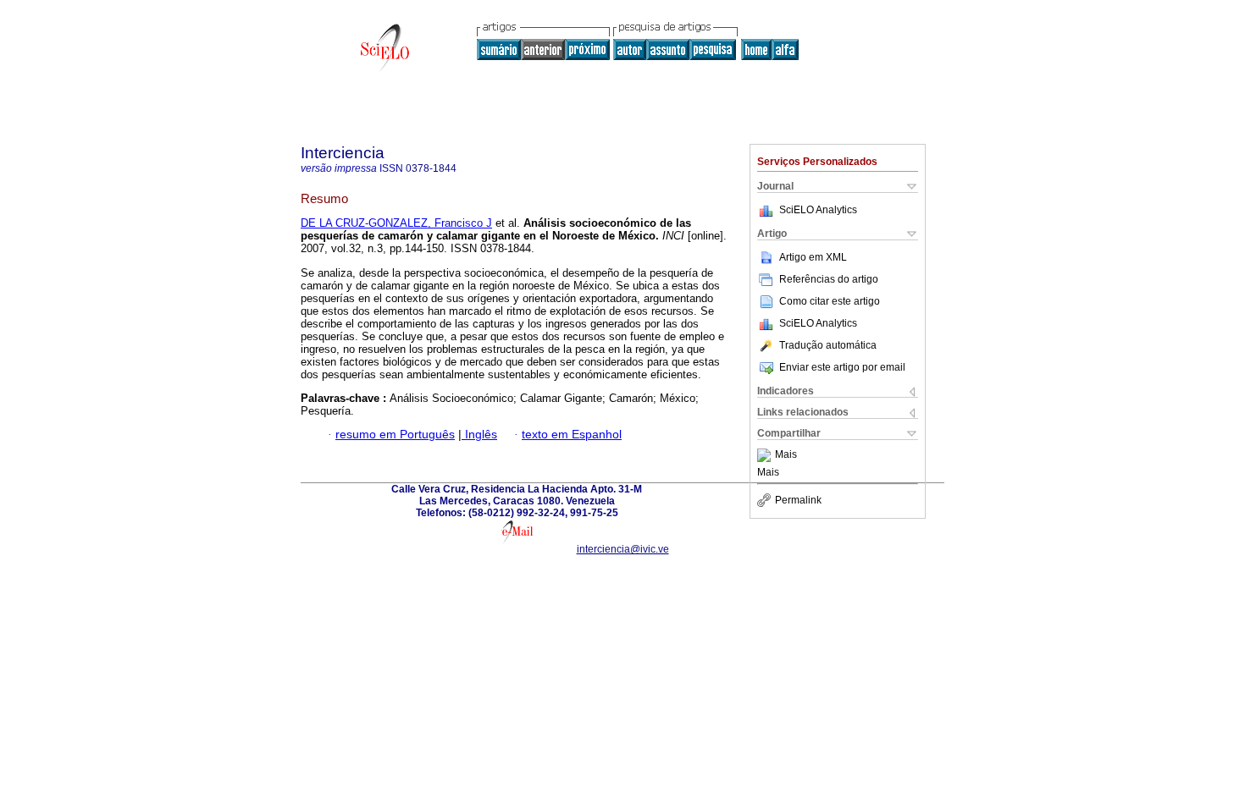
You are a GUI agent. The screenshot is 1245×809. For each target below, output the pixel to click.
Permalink (798, 500)
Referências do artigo (828, 279)
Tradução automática (828, 345)
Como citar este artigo (829, 301)
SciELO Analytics (818, 210)
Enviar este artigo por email (842, 367)
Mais (786, 455)
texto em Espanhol (572, 434)
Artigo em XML (813, 257)
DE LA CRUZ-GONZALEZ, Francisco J (396, 223)
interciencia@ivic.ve (623, 549)
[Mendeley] (766, 455)
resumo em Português (395, 434)
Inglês (479, 434)
